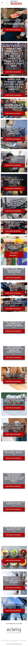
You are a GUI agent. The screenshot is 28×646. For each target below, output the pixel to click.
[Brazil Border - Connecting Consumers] (14, 3)
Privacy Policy (15, 640)
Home (2, 640)
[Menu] (2, 3)
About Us (7, 640)
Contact (14, 641)
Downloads (23, 640)
